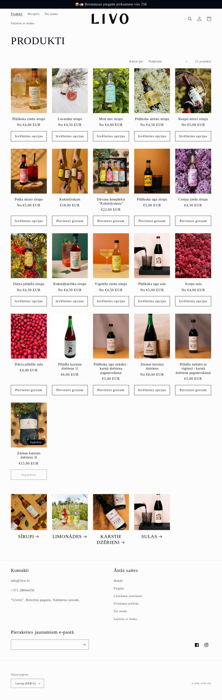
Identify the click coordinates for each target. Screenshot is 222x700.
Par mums (120, 611)
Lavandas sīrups (70, 119)
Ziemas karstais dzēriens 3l (29, 455)
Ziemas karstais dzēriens (152, 366)
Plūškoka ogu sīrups (152, 199)
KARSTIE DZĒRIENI (109, 539)
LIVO (203, 683)
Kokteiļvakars (69, 199)
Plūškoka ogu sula (152, 284)
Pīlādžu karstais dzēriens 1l (70, 366)
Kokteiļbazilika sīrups (70, 284)
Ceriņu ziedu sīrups (193, 199)
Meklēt (118, 581)
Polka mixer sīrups (29, 199)
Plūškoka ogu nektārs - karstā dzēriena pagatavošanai (111, 368)
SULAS (149, 536)
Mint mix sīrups (111, 119)
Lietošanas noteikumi (128, 596)
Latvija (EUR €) (25, 683)
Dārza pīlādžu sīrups (28, 284)
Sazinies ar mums (125, 619)
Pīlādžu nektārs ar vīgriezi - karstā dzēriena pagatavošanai (193, 368)
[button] (190, 19)
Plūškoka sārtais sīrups (152, 119)
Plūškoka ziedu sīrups (28, 119)
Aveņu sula (193, 284)
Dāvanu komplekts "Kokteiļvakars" (111, 201)
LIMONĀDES (67, 536)
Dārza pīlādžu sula (29, 364)
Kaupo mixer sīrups (193, 119)
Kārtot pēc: (136, 61)
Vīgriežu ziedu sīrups (111, 284)
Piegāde (119, 588)
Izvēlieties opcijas (29, 136)
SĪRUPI (26, 536)
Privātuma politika (126, 603)
